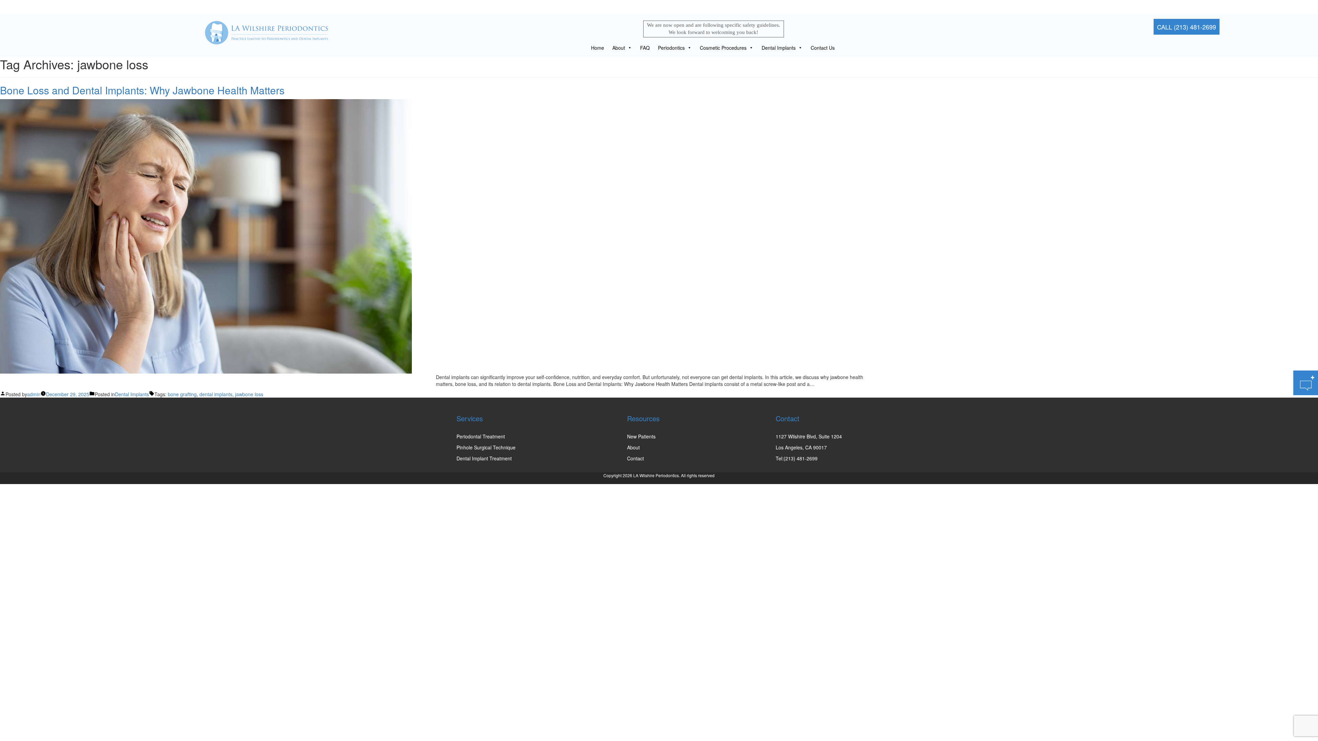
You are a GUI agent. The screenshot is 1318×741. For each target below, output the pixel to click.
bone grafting (182, 394)
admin (34, 394)
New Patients (641, 436)
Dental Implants (779, 47)
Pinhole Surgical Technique (486, 447)
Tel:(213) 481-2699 (797, 458)
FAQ (645, 47)
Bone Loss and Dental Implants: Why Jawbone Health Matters (142, 90)
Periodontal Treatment (480, 436)
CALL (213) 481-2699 (1186, 26)
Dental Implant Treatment (484, 458)
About (618, 47)
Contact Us (823, 47)
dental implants (215, 394)
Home (597, 47)
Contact (635, 458)
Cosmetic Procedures (723, 47)
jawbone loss (249, 394)
